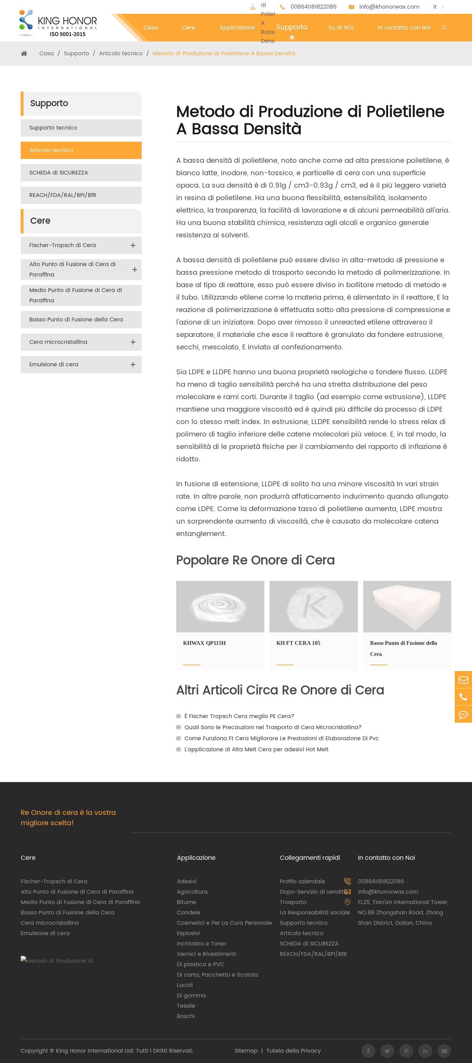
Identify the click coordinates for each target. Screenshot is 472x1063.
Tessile (186, 1005)
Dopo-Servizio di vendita (314, 891)
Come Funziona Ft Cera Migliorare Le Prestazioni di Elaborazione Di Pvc (282, 738)
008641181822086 (314, 6)
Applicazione (196, 858)
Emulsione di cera (53, 364)
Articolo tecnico (121, 53)
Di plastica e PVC (200, 964)
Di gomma (191, 995)
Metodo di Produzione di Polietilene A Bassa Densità (224, 53)
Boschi (186, 1016)
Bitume (186, 902)
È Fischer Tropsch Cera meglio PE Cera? (239, 716)
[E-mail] (463, 679)
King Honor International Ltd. (94, 1051)
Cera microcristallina (58, 342)
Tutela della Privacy (293, 1051)
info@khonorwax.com (389, 6)
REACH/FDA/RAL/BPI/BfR (62, 195)
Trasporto (293, 902)
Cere (40, 221)
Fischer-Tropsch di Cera (62, 245)
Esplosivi (188, 933)
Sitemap (246, 1051)
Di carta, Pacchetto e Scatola (217, 974)
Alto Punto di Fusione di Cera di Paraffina (72, 269)
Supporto (76, 53)
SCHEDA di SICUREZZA (58, 172)
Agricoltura (192, 891)
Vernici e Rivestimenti (206, 954)
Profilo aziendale (302, 881)
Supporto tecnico (53, 127)
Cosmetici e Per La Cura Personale (224, 923)
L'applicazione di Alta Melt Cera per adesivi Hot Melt (257, 749)
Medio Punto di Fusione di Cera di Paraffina (75, 295)
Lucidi (185, 985)
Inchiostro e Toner (201, 943)
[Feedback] (463, 714)
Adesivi (187, 881)
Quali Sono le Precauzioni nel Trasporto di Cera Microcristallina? (273, 727)
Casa (46, 53)
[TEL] (463, 696)
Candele (188, 912)
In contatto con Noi (386, 858)
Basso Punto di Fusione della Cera (76, 319)
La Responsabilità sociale (315, 912)
